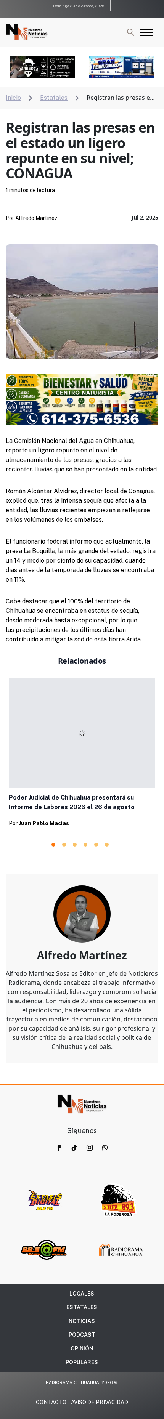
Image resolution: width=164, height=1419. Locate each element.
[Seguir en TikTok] (74, 1148)
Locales (81, 1294)
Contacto (51, 1402)
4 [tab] (85, 845)
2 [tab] (64, 845)
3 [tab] (75, 845)
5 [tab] (96, 845)
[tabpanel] (82, 754)
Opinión (82, 1348)
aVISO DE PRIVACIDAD (99, 1402)
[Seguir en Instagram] (90, 1148)
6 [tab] (107, 845)
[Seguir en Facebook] (59, 1148)
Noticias (82, 1321)
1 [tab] (53, 845)
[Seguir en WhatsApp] (105, 1148)
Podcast (82, 1335)
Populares (82, 1362)
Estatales (81, 1307)
